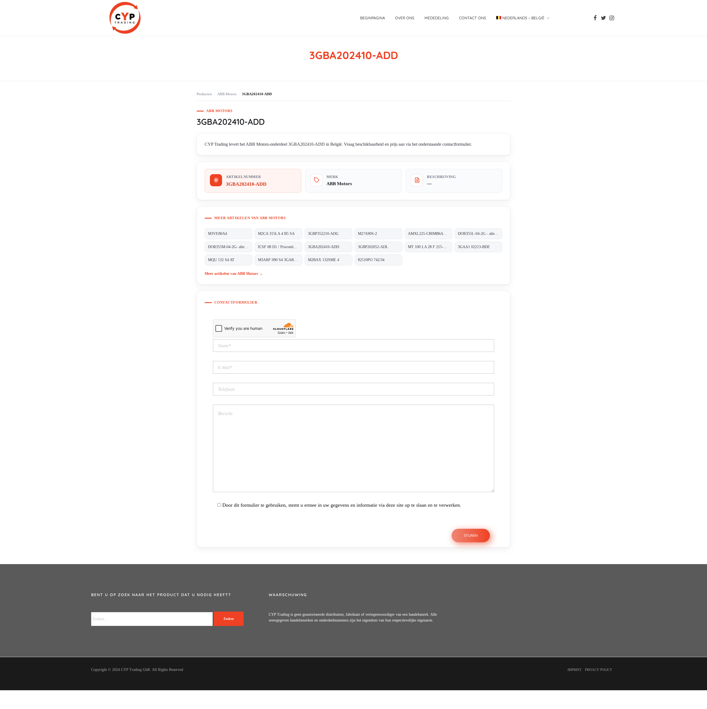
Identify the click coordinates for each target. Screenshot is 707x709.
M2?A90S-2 (367, 234)
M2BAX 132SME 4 (323, 260)
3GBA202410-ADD (323, 247)
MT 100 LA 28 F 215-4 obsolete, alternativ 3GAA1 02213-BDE (430, 247)
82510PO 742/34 (371, 260)
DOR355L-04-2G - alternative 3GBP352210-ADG (480, 234)
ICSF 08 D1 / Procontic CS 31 (280, 247)
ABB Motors (226, 94)
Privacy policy (598, 670)
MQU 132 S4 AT (221, 260)
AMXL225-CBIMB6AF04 (428, 234)
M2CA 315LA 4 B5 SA (276, 234)
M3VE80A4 (217, 234)
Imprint (574, 670)
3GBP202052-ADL (373, 247)
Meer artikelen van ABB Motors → (234, 273)
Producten (204, 94)
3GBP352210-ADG (323, 234)
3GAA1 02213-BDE (474, 247)
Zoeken (228, 619)
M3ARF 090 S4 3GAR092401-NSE (280, 260)
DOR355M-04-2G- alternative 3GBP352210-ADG (230, 247)
